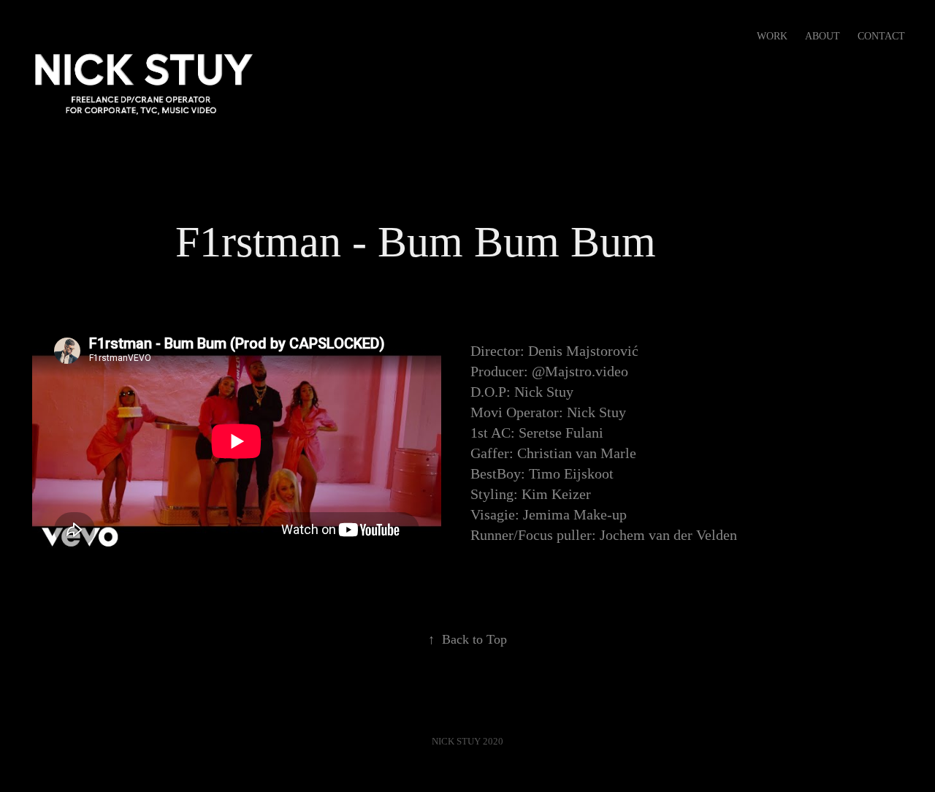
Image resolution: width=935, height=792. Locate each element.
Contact (881, 36)
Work (772, 36)
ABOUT (822, 36)
